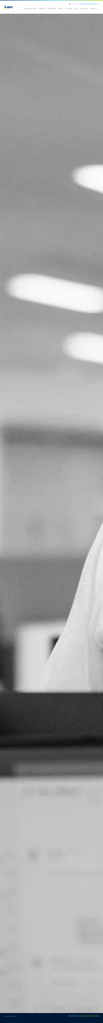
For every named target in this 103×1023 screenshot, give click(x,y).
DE (75, 4)
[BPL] (10, 7)
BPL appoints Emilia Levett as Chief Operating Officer (19, 1016)
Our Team (68, 8)
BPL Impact (84, 8)
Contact (93, 8)
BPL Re (76, 8)
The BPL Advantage (29, 8)
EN (70, 4)
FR (72, 4)
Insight (60, 8)
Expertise (41, 8)
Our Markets (51, 8)
